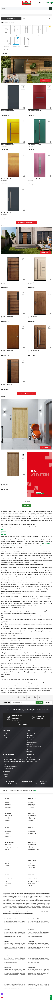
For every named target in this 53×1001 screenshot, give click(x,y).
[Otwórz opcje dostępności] (2, 994)
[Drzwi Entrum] (13, 464)
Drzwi (26, 12)
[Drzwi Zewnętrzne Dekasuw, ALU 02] (13, 199)
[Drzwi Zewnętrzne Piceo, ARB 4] (13, 371)
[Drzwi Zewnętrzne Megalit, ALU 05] (13, 131)
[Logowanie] (43, 3)
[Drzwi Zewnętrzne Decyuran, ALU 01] (13, 165)
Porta (2, 529)
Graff (35, 790)
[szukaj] (50, 8)
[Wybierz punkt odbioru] (40, 3)
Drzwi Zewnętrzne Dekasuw (7, 212)
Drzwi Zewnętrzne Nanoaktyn (34, 178)
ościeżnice (32, 545)
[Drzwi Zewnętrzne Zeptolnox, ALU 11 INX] (40, 131)
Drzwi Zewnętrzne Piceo (6, 384)
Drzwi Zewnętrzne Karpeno (34, 282)
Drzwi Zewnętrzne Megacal (7, 110)
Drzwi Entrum (4, 484)
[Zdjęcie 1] (7, 109)
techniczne (23, 545)
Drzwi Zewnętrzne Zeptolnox (34, 144)
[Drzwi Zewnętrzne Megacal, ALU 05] (13, 97)
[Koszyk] (51, 3)
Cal (2, 532)
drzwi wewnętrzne (47, 543)
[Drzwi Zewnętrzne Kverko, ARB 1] (13, 269)
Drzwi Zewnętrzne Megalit (7, 144)
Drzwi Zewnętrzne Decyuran (7, 178)
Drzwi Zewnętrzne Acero (7, 316)
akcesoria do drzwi (39, 545)
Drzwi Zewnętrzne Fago (33, 350)
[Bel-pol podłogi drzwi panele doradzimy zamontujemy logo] (26, 3)
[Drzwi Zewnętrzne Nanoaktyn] (40, 165)
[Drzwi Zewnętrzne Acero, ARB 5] (13, 303)
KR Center (3, 534)
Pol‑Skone (3, 531)
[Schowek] (47, 3)
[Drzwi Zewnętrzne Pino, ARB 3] (40, 303)
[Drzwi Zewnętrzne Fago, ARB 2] (40, 337)
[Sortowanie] (50, 18)
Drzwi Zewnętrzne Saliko (7, 350)
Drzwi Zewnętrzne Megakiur (34, 110)
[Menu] (2, 3)
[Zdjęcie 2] (19, 109)
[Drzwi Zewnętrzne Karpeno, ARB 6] (40, 269)
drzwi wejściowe (16, 545)
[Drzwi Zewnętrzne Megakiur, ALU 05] (40, 97)
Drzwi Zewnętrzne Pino (33, 316)
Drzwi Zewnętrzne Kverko (7, 282)
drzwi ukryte (10, 545)
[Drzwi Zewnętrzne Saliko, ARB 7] (13, 337)
